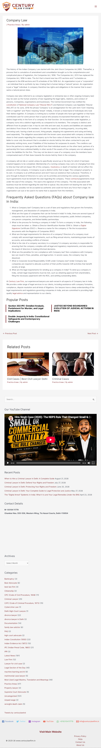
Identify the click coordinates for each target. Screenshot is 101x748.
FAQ (6, 631)
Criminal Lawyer (11, 599)
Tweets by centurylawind (15, 713)
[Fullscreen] (93, 463)
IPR (5, 651)
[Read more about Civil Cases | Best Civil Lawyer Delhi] (28, 364)
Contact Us (80, 742)
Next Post (93, 333)
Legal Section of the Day (15, 668)
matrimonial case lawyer (14, 676)
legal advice (18, 293)
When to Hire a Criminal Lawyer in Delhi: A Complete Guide (29, 479)
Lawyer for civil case (13, 664)
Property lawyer (11, 688)
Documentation (10, 623)
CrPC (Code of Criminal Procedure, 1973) (21, 603)
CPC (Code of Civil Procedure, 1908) (20, 595)
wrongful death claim (13, 704)
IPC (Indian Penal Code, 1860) (17, 647)
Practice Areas (14, 25)
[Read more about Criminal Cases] (73, 364)
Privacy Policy (80, 736)
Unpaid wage (10, 700)
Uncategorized (10, 696)
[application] (50, 440)
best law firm (9, 587)
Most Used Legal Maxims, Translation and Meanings (26, 680)
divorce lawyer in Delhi (14, 619)
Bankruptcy (9, 579)
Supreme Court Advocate (15, 692)
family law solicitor (12, 627)
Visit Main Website (50, 731)
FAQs (80, 739)
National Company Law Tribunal (32, 105)
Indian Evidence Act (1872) (15, 643)
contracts (75, 179)
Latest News (9, 656)
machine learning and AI (14, 672)
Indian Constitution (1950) (15, 639)
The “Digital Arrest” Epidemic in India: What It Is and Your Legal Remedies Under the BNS (42, 495)
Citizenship (9, 591)
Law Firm (8, 660)
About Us (80, 745)
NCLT (49, 105)
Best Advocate (10, 583)
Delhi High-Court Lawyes (15, 611)
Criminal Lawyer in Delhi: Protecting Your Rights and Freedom (30, 487)
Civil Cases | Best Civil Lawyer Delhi (27, 378)
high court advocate (13, 635)
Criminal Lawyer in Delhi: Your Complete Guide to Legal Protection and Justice (37, 491)
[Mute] (89, 463)
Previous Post (10, 333)
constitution (11, 105)
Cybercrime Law (11, 607)
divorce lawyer (10, 615)
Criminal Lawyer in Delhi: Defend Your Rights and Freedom (29, 483)
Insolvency (55, 167)
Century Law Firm (16, 281)
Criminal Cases (60, 378)
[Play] (8, 463)
